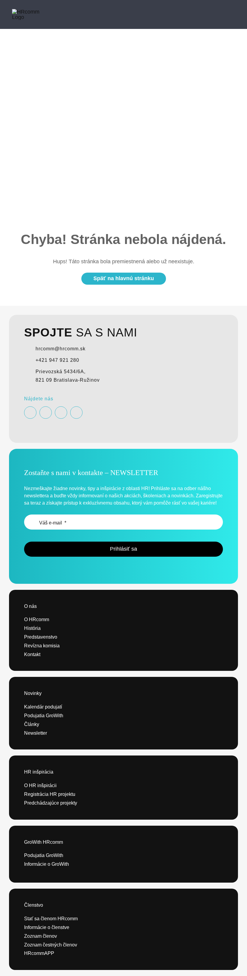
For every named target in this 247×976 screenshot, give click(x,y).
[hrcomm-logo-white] (31, 12)
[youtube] (61, 412)
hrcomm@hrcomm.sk (61, 348)
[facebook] (30, 412)
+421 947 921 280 (57, 360)
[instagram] (45, 412)
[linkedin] (76, 412)
